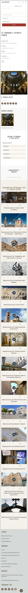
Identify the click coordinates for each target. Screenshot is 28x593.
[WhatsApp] (13, 103)
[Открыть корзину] (16, 2)
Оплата (3, 558)
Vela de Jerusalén (5, 2)
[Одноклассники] (5, 103)
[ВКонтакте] (2, 103)
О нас (3, 550)
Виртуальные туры (6, 535)
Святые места (5, 538)
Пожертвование (6, 541)
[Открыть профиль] (23, 2)
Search (14, 25)
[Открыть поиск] (19, 2)
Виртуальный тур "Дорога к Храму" (14, 424)
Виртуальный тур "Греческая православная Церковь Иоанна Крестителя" (14, 493)
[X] (8, 103)
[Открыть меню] (25, 2)
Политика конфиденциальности (10, 552)
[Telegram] (16, 103)
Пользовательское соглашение (10, 555)
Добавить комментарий (15, 177)
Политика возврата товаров (9, 563)
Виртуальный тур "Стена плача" (14, 304)
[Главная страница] (2, 6)
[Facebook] (2, 589)
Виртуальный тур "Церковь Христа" (14, 446)
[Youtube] (12, 589)
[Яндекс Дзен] (15, 589)
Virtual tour (6, 21)
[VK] (6, 589)
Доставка (4, 561)
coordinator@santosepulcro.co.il (10, 580)
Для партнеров (5, 566)
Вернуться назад (6, 8)
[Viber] (11, 103)
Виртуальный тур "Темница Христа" (14, 469)
